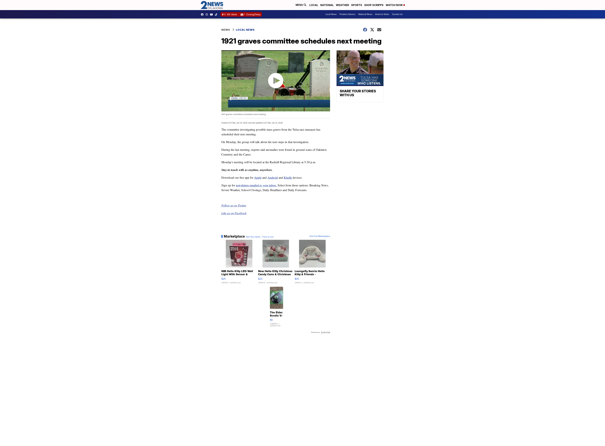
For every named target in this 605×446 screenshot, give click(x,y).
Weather (342, 5)
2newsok (207, 14)
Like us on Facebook (233, 213)
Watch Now (394, 5)
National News (365, 14)
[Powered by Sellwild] (325, 332)
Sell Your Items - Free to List (259, 237)
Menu (300, 5)
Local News (331, 14)
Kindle (288, 177)
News (225, 29)
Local (313, 5)
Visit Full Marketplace (319, 236)
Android (273, 177)
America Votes (382, 14)
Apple (258, 177)
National (327, 5)
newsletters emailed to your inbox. (256, 185)
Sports (356, 5)
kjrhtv (203, 14)
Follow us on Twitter (233, 205)
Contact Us (397, 14)
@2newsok (217, 14)
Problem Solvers (347, 14)
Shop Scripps (373, 5)
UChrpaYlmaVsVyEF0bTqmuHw (212, 14)
